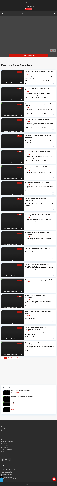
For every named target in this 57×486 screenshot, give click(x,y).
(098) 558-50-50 (6, 443)
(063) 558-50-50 (6, 447)
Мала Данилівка (7, 82)
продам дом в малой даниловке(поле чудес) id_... (38, 312)
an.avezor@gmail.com (29, 4)
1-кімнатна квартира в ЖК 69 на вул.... (21, 408)
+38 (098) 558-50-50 (29, 6)
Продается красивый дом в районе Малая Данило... (39, 105)
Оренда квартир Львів (6, 474)
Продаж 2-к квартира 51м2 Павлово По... (22, 396)
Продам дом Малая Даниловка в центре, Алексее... (39, 72)
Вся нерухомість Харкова (7, 477)
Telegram (5, 427)
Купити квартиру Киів (6, 475)
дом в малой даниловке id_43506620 (37, 183)
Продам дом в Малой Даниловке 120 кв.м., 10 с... (38, 152)
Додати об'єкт (28, 8)
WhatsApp (5, 430)
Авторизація (6, 451)
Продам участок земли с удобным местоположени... (37, 265)
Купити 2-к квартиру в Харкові (8, 469)
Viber (4, 428)
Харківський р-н (14, 82)
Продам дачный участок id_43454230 (38, 248)
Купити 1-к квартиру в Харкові (8, 468)
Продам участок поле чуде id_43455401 (39, 280)
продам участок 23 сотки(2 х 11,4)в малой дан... (39, 168)
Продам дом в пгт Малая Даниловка (37, 120)
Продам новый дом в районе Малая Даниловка (37, 89)
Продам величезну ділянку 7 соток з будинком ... (37, 199)
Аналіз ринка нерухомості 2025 (8, 478)
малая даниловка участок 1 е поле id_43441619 (37, 233)
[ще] (33, 78)
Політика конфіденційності (26, 484)
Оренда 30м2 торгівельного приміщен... (21, 390)
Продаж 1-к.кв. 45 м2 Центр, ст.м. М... (21, 402)
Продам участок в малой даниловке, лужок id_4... (37, 215)
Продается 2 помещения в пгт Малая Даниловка (38, 136)
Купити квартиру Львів (6, 472)
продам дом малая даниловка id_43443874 (35, 297)
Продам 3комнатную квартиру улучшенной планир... (35, 328)
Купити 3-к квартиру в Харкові (8, 471)
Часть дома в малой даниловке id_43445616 (36, 344)
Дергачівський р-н (15, 99)
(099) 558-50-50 (6, 445)
